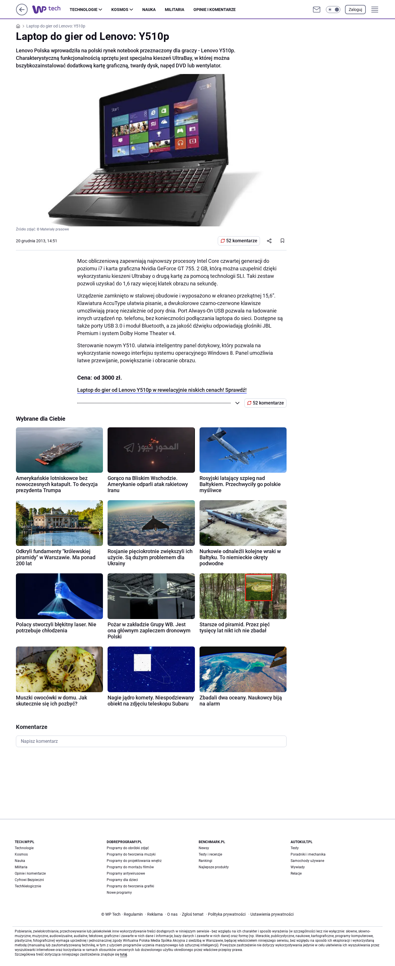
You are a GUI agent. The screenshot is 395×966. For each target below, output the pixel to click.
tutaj (123, 954)
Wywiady (298, 867)
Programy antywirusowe (126, 873)
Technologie (83, 9)
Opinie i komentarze (214, 9)
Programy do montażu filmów (130, 867)
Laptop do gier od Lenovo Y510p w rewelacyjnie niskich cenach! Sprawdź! (162, 390)
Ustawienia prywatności (271, 914)
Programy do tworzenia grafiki (130, 886)
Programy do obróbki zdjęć (128, 848)
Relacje (296, 873)
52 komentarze (241, 240)
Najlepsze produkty (214, 867)
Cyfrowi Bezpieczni (29, 880)
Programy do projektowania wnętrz (134, 861)
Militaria (174, 9)
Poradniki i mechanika (308, 854)
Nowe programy (119, 893)
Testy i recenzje (210, 854)
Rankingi (205, 861)
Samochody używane (307, 861)
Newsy (204, 848)
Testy (295, 848)
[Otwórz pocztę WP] (316, 9)
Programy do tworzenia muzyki (131, 854)
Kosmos (119, 9)
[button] (333, 9)
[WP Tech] (51, 9)
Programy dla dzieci (122, 880)
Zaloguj (355, 9)
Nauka (149, 9)
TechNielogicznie (28, 886)
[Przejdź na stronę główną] (22, 13)
